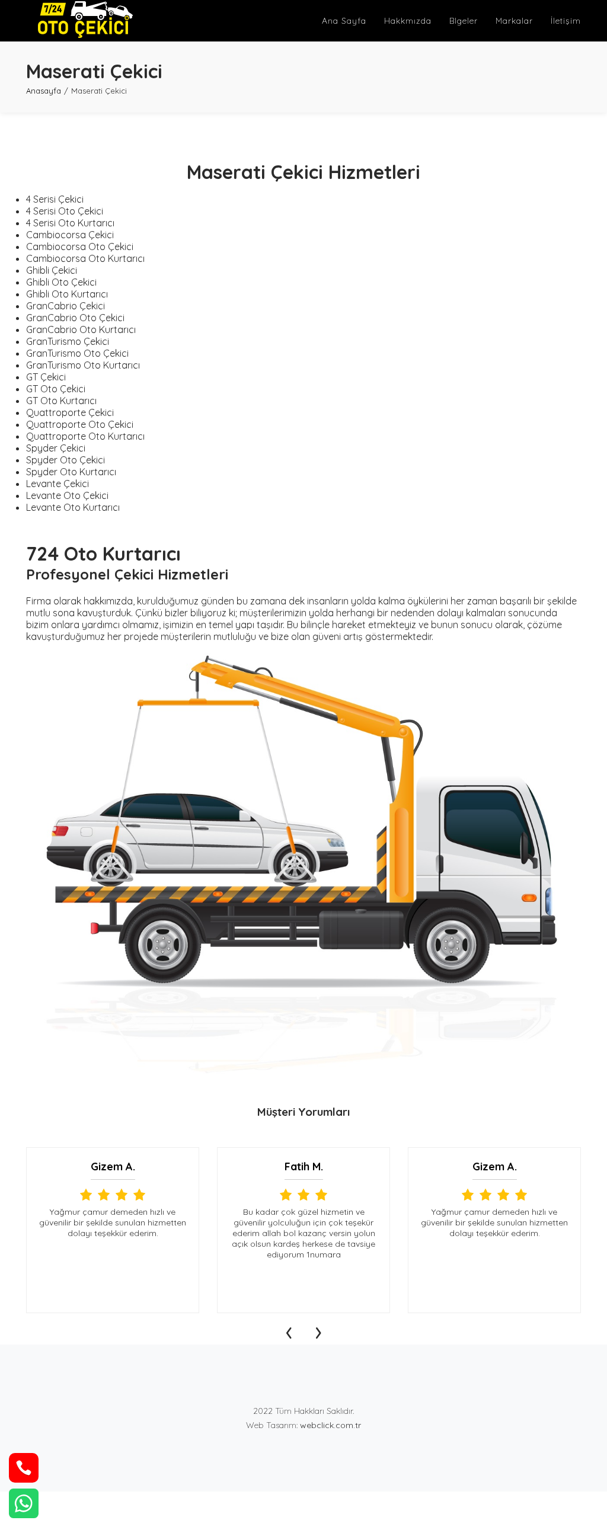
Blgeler (463, 20)
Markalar (514, 20)
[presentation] (289, 1330)
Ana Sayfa (344, 20)
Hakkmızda (408, 20)
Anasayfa (43, 90)
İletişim (566, 20)
